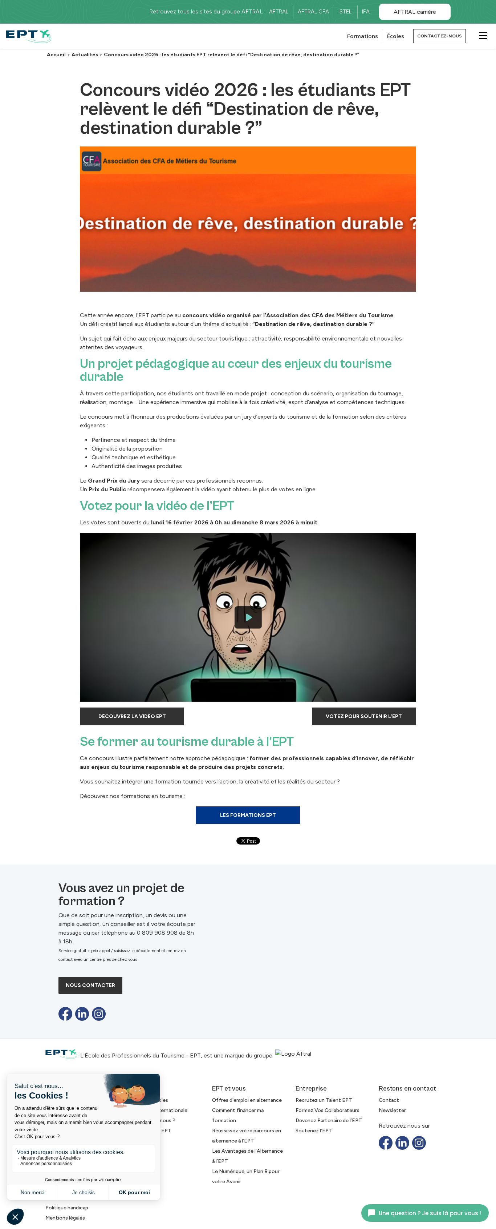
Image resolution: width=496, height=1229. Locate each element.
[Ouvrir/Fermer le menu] (482, 35)
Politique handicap (66, 1208)
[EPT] (29, 36)
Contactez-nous (439, 36)
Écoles (395, 36)
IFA (366, 11)
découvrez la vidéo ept (132, 716)
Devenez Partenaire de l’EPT (329, 1120)
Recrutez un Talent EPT (324, 1100)
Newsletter (392, 1110)
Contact (389, 1100)
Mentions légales (65, 1218)
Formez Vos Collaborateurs (327, 1110)
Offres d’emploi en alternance (247, 1100)
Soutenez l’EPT (314, 1131)
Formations (362, 36)
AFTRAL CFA (313, 11)
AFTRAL (278, 11)
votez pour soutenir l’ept (364, 716)
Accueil (56, 55)
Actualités (85, 55)
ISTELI (345, 11)
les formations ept (248, 815)
